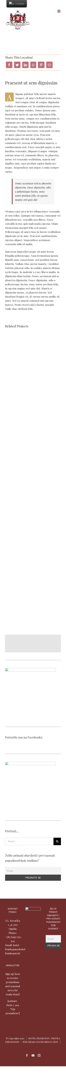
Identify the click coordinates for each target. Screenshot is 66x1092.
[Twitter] (17, 65)
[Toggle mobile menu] (59, 11)
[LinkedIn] (25, 65)
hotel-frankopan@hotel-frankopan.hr (15, 949)
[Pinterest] (41, 65)
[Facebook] (9, 65)
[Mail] (49, 65)
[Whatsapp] (33, 65)
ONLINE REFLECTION (47, 1041)
